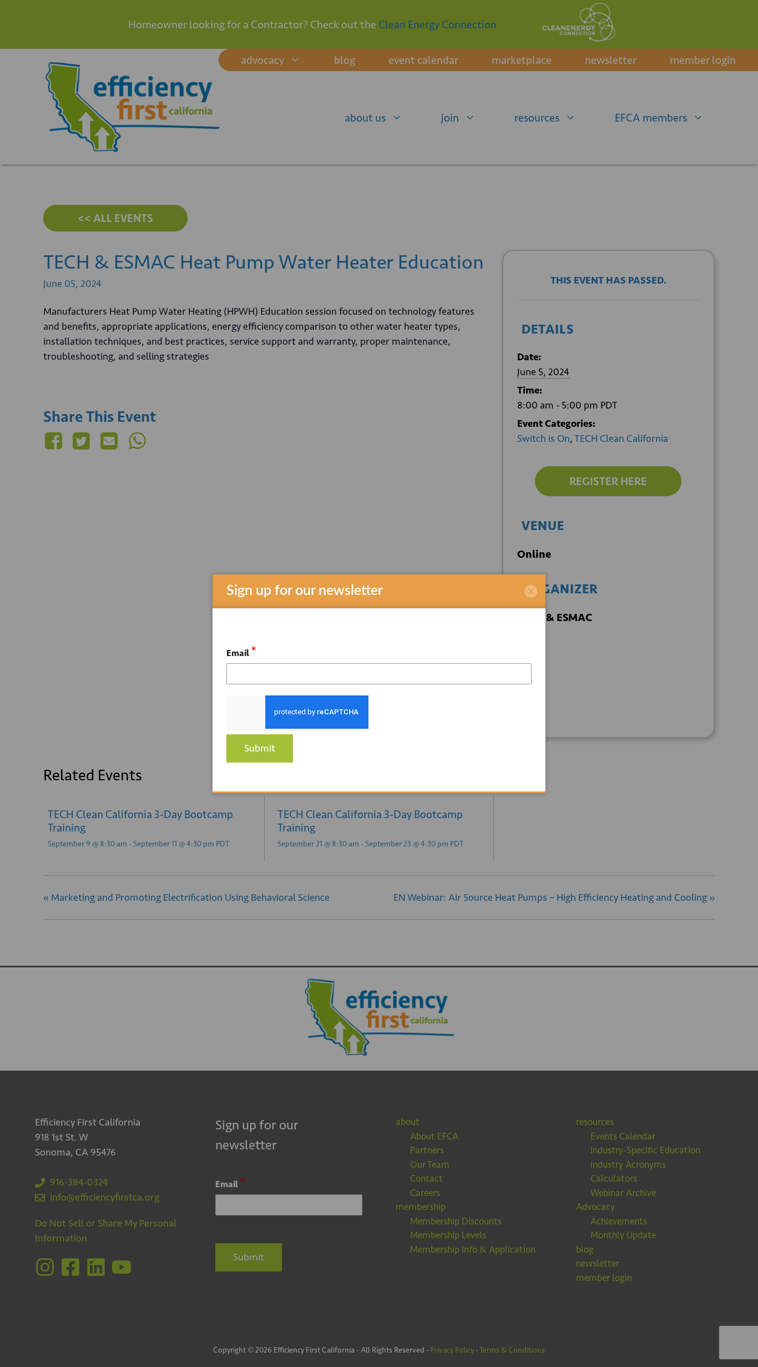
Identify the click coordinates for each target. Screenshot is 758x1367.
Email (241, 651)
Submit (259, 748)
